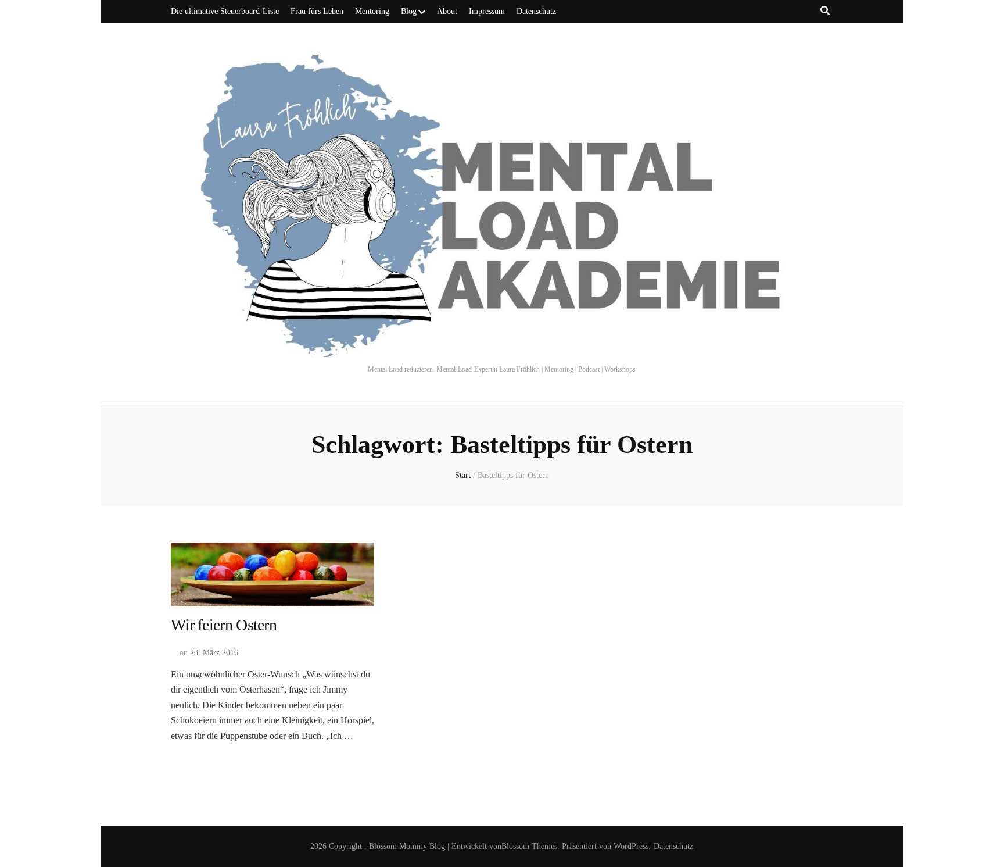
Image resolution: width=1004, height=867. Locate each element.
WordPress (631, 846)
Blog (409, 11)
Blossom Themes (529, 846)
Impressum (487, 11)
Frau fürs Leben (317, 11)
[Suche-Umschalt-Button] (825, 11)
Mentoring (372, 11)
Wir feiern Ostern (224, 625)
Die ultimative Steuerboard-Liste (225, 11)
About (447, 11)
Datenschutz (536, 11)
